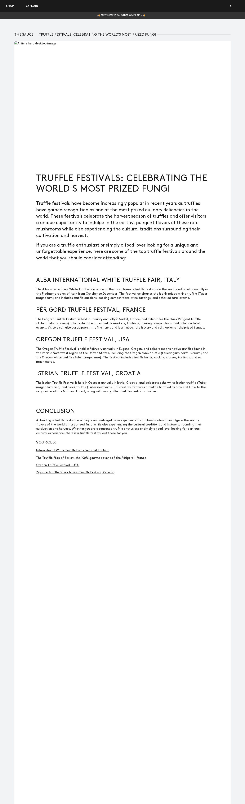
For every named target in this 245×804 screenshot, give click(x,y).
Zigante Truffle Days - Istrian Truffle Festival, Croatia (75, 472)
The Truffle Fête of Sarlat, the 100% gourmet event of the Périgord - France (91, 458)
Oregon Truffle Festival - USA (57, 465)
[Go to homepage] (122, 6)
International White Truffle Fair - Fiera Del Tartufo (72, 450)
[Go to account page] (223, 6)
